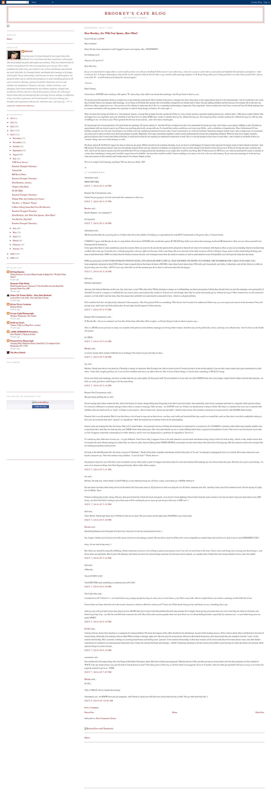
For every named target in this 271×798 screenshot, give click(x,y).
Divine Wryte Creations (20, 304)
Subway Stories (16, 306)
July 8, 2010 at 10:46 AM (99, 700)
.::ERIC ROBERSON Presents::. (24, 331)
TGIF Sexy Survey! (20, 162)
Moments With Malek (19, 283)
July (15, 158)
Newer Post (89, 712)
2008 (12, 257)
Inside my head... (17, 322)
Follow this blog (40, 406)
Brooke (88, 208)
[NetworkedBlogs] (40, 402)
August (16, 154)
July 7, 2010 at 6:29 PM (98, 586)
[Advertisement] (108, 764)
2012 (12, 126)
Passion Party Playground (21, 340)
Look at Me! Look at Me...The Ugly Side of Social (29, 297)
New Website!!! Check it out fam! (23, 334)
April (15, 236)
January (16, 248)
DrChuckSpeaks (17, 271)
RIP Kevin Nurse (19, 174)
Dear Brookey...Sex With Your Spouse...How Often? (111, 33)
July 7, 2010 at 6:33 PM (98, 621)
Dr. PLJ (87, 628)
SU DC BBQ (17, 190)
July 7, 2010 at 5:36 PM (98, 519)
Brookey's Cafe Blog (135, 13)
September (17, 150)
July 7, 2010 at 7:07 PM (98, 672)
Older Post (259, 712)
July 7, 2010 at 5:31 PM (98, 469)
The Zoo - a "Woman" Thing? (24, 202)
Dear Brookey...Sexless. (22, 182)
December (17, 138)
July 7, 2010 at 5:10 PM (98, 385)
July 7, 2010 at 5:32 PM (98, 504)
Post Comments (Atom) (106, 718)
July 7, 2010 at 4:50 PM (98, 223)
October (16, 146)
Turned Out (17, 170)
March (16, 240)
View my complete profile (20, 106)
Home (174, 712)
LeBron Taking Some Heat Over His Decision (31, 207)
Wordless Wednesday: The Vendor (23, 316)
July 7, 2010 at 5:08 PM (98, 356)
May (15, 232)
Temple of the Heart (20, 186)
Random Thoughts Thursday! (24, 166)
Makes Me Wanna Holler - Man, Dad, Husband (30, 295)
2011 (12, 130)
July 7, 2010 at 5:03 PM (98, 341)
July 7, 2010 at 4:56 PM (98, 271)
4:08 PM (101, 39)
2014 (12, 118)
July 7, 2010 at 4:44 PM (98, 185)
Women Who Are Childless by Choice (28, 198)
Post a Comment (91, 707)
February (17, 244)
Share (87, 737)
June (15, 228)
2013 (12, 122)
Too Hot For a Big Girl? (22, 219)
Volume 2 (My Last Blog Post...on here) (25, 325)
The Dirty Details (17, 352)
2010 (12, 134)
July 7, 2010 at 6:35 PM (98, 650)
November (17, 142)
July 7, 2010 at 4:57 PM (98, 309)
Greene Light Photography (22, 313)
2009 (12, 253)
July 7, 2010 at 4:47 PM (98, 201)
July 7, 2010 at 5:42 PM (98, 558)
